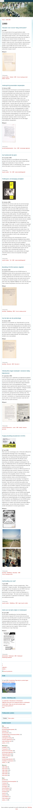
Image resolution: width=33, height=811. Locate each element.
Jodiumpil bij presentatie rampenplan (13, 85)
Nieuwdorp (15, 572)
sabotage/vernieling (7, 737)
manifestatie (5, 736)
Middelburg (9, 311)
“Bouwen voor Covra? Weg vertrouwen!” (14, 28)
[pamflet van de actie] (9, 650)
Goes (15, 148)
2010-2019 (4, 775)
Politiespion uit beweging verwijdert (13, 179)
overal (14, 427)
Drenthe (4, 779)
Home (3, 19)
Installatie (4, 747)
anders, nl (4, 743)
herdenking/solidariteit (7, 657)
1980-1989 (4, 770)
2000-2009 (4, 773)
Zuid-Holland (5, 796)
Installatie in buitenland (7, 760)
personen (4, 429)
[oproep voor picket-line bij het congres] (23, 421)
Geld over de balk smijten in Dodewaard (14, 610)
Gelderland (4, 784)
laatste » (4, 669)
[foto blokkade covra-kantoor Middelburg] (11, 566)
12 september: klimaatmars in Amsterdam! (12, 700)
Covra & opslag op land (22, 77)
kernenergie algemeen (25, 148)
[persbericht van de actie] (9, 305)
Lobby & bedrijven (6, 755)
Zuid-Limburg (5, 798)
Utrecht (4, 793)
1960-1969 (4, 767)
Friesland (4, 783)
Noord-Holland (5, 789)
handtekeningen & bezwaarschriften (10, 734)
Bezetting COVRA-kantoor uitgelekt (13, 267)
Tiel (10, 172)
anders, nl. (4, 762)
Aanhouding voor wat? (9, 581)
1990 (15, 77)
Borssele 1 (17, 364)
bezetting (4, 311)
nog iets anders (5, 77)
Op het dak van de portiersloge (11, 318)
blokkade (4, 731)
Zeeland (11, 77)
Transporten (5, 749)
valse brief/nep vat (6, 741)
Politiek (4, 757)
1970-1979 (4, 768)
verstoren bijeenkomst (7, 427)
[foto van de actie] (11, 547)
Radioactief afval (6, 754)
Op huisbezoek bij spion (9, 155)
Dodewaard (11, 656)
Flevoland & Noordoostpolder (9, 781)
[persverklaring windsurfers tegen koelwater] (9, 421)
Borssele (9, 364)
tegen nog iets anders (23, 603)
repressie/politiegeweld (20, 172)
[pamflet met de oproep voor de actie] (9, 528)
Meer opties (11, 718)
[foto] (9, 358)
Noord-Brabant (5, 788)
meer (3, 707)
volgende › (4, 667)
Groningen (4, 786)
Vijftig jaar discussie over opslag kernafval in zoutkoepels (16, 702)
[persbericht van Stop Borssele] (9, 71)
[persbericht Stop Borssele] (9, 142)
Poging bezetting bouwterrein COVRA (13, 436)
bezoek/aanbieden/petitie (7, 148)
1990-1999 (8, 19)
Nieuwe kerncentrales (7, 750)
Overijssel (4, 791)
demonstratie (5, 656)
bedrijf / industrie (5, 78)
